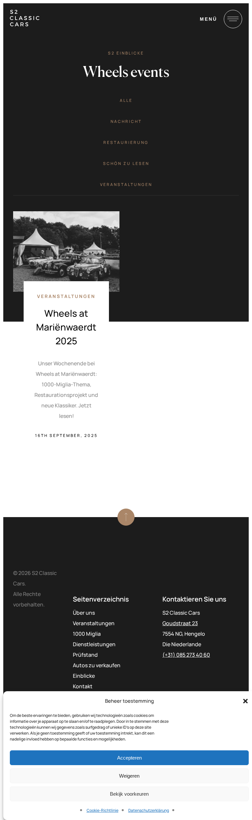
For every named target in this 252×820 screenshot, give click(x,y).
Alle (126, 100)
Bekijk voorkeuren (129, 794)
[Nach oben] (126, 517)
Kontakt (83, 686)
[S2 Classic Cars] (24, 18)
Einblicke (84, 675)
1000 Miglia (87, 633)
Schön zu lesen (126, 163)
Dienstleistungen (94, 644)
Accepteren (129, 758)
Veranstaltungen (126, 184)
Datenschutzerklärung (148, 810)
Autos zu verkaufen (96, 665)
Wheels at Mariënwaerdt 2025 (66, 327)
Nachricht (126, 121)
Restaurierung (126, 142)
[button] (245, 701)
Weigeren (129, 776)
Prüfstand (85, 654)
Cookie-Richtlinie (102, 810)
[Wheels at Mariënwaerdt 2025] (66, 251)
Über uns (84, 612)
